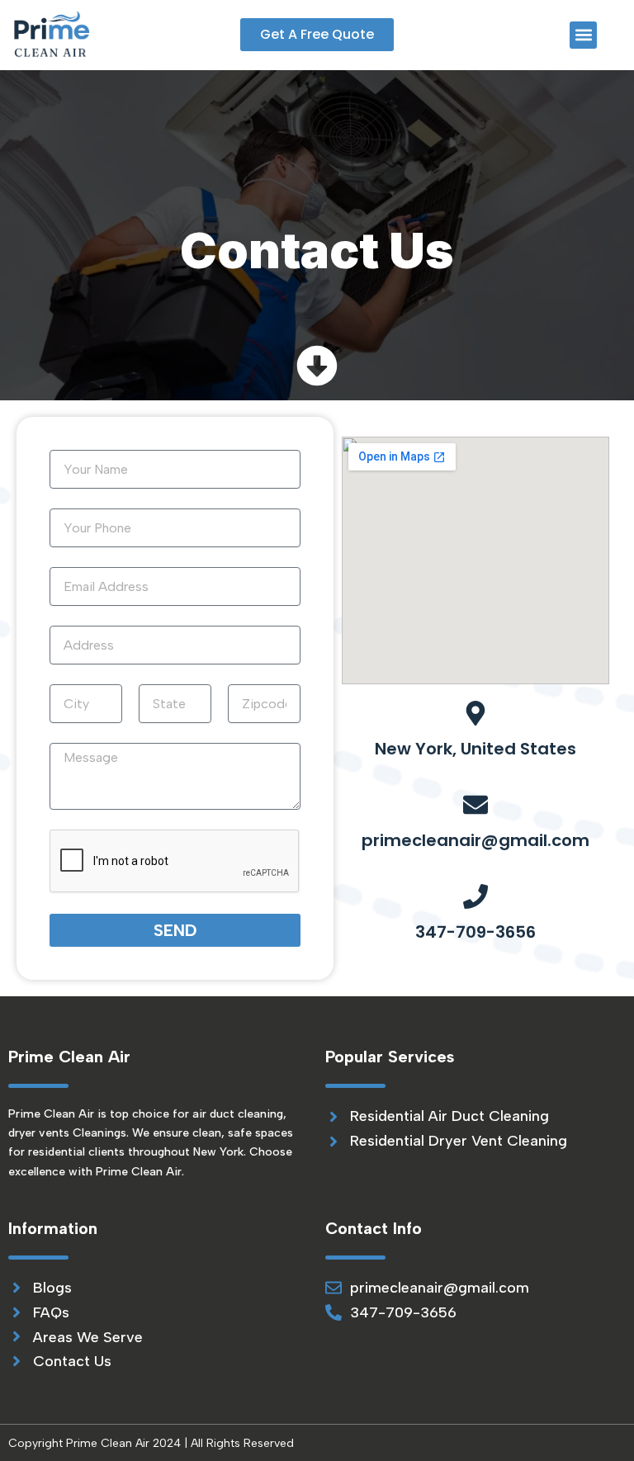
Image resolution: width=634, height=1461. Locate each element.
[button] (583, 35)
